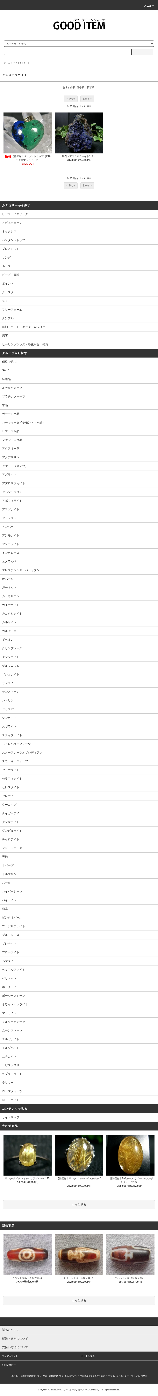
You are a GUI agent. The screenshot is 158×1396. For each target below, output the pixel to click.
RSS (137, 1376)
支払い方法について (30, 1376)
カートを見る (88, 1356)
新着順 (90, 87)
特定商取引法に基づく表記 (92, 1376)
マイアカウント (10, 1356)
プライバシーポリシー (118, 1376)
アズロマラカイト (21, 63)
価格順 (80, 87)
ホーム (7, 63)
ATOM (143, 1376)
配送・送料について (52, 1376)
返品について (71, 1376)
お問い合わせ (9, 1365)
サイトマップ (10, 1117)
